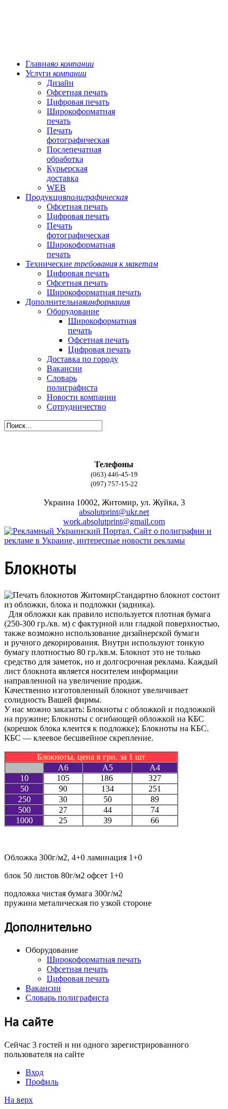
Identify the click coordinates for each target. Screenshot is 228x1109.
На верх (18, 1099)
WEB (56, 187)
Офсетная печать (77, 92)
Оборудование (73, 311)
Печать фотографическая (78, 135)
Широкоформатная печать (94, 292)
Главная (59, 63)
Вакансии (64, 368)
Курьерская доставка (67, 173)
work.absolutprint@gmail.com (114, 521)
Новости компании (81, 397)
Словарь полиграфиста (72, 383)
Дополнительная (77, 301)
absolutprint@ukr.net (114, 511)
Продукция (76, 197)
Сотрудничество (76, 406)
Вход (34, 1072)
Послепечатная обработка (74, 154)
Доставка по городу (82, 358)
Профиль (41, 1081)
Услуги (55, 73)
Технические (91, 263)
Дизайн (60, 82)
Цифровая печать (78, 101)
